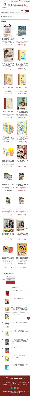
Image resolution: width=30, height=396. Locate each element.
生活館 (7, 16)
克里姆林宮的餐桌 (14, 347)
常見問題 (5, 384)
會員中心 (13, 1)
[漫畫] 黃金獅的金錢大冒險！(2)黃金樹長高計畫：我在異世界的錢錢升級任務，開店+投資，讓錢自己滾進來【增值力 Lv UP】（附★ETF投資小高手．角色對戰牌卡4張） (19, 310)
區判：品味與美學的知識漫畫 (17, 298)
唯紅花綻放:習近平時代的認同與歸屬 (18, 290)
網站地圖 (19, 382)
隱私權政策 (13, 382)
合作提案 (10, 384)
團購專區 (24, 382)
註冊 (6, 1)
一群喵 (25, 12)
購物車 (16, 1)
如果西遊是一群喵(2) (15, 314)
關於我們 (3, 382)
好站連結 (25, 384)
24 (20, 267)
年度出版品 (15, 384)
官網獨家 (12, 12)
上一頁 (5, 267)
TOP (29, 318)
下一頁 (24, 267)
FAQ (22, 1)
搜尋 (11, 282)
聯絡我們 (20, 384)
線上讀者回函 (27, 1)
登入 (8, 1)
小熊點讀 (17, 12)
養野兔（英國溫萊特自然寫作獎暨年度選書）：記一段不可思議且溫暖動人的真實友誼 (19, 332)
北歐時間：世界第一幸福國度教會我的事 (19, 322)
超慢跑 (21, 12)
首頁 (4, 16)
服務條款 (8, 382)
